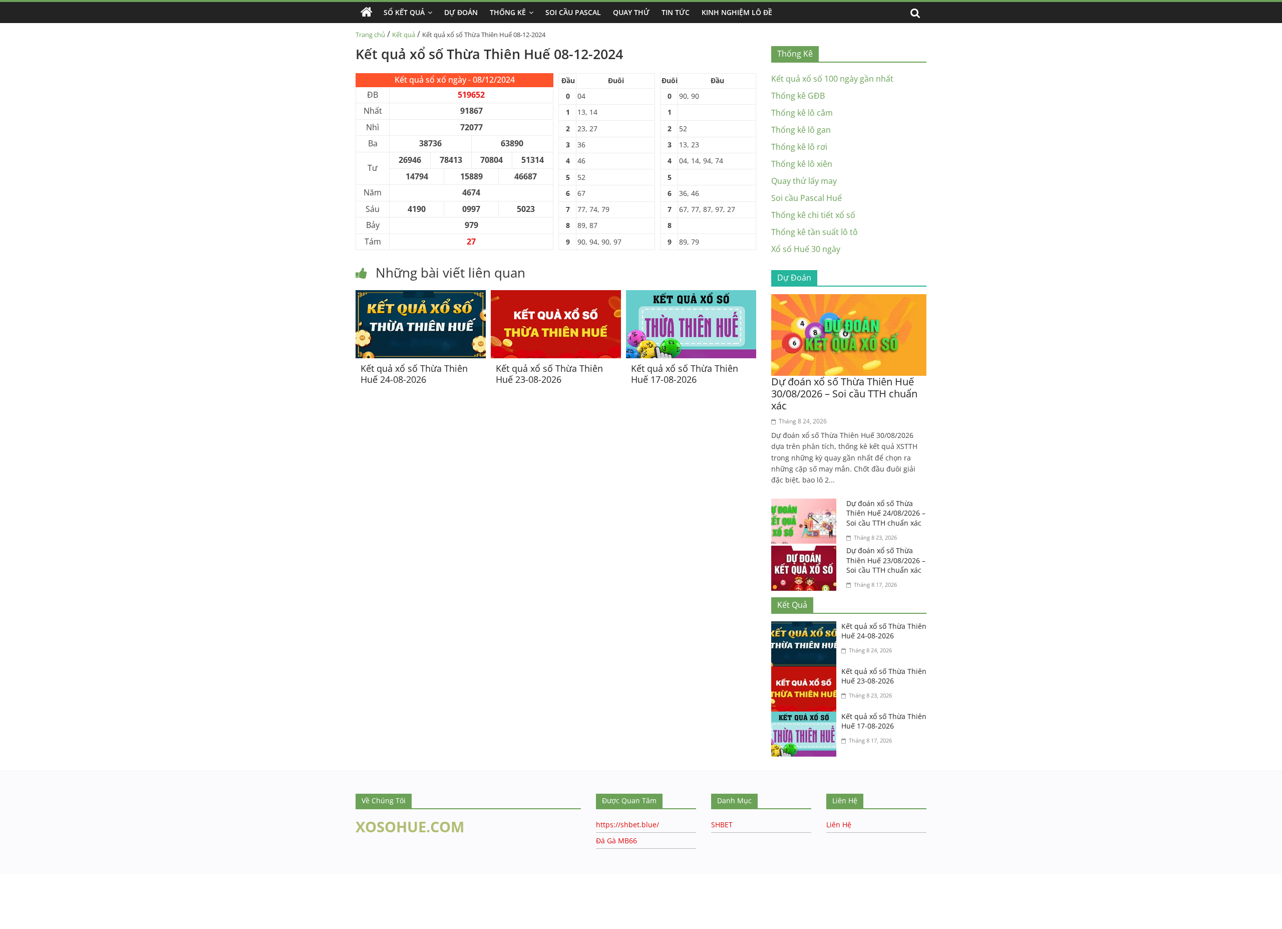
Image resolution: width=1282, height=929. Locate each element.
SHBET (722, 824)
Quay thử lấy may (804, 180)
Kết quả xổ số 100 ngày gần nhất (832, 78)
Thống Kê (508, 12)
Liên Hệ (838, 824)
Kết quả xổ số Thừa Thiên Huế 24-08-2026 (414, 373)
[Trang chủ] (367, 12)
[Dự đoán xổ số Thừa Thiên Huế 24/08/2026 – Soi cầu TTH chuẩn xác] (806, 504)
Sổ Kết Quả (404, 12)
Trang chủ (370, 34)
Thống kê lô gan (801, 129)
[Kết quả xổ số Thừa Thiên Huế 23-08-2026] (556, 296)
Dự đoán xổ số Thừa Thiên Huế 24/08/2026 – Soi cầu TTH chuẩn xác (885, 513)
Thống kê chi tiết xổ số (813, 214)
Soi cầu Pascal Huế (806, 197)
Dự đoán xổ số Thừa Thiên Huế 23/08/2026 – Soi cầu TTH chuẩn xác (885, 560)
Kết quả (403, 34)
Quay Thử (631, 12)
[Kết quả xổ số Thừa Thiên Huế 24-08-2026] (421, 296)
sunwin (72, 921)
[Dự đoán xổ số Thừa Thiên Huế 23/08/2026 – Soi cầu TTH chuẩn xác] (806, 551)
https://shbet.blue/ (627, 824)
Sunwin (14, 908)
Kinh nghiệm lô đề (737, 12)
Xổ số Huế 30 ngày (805, 249)
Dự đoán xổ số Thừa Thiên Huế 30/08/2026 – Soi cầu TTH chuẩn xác (844, 393)
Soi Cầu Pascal (573, 12)
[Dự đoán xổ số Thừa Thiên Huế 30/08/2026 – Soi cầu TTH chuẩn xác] (848, 300)
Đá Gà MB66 (616, 840)
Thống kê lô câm (802, 112)
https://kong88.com (102, 878)
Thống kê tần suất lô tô (814, 232)
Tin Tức (676, 12)
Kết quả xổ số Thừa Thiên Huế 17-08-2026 (684, 373)
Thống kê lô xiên (801, 163)
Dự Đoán (461, 12)
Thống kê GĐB (798, 95)
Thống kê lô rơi (799, 146)
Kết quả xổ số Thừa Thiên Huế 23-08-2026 (549, 373)
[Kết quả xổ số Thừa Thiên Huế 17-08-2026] (691, 296)
